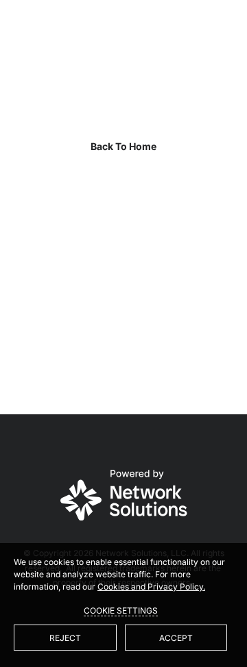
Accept (176, 638)
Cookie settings (121, 610)
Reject (65, 638)
